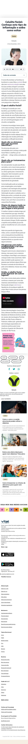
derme (16, 285)
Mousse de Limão (5, 659)
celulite (20, 82)
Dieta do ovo (4, 591)
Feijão (2, 637)
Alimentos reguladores (6, 605)
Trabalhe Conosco (6, 576)
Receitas (3, 657)
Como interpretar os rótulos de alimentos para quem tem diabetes (13, 485)
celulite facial (13, 357)
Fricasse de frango (5, 676)
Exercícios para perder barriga (8, 624)
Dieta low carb (4, 588)
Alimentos (3, 684)
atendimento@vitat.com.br (7, 574)
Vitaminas (3, 695)
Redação (14, 41)
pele (22, 357)
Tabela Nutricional (6, 632)
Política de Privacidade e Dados (8, 709)
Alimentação (4, 586)
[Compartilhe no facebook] (9, 369)
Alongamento (4, 618)
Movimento (4, 610)
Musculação (4, 621)
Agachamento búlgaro (6, 613)
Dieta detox (4, 597)
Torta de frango (4, 673)
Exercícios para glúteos (6, 627)
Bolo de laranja (4, 670)
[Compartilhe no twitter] (14, 369)
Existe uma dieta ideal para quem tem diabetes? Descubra (13, 453)
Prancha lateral (5, 616)
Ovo (2, 643)
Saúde (14, 36)
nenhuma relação (13, 84)
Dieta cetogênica (5, 594)
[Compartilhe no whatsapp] (18, 369)
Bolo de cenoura (5, 662)
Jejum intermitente (5, 602)
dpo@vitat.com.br (5, 721)
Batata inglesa (4, 640)
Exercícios (3, 689)
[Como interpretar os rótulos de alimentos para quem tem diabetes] (14, 476)
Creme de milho (5, 665)
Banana (3, 649)
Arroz (2, 635)
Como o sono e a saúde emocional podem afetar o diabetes (12, 421)
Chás (2, 687)
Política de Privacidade (6, 712)
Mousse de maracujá (6, 668)
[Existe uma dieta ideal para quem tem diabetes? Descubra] (14, 445)
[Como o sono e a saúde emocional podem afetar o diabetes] (14, 413)
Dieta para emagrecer (6, 599)
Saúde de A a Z (16, 361)
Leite (2, 646)
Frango (3, 651)
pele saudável (5, 361)
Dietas (2, 692)
